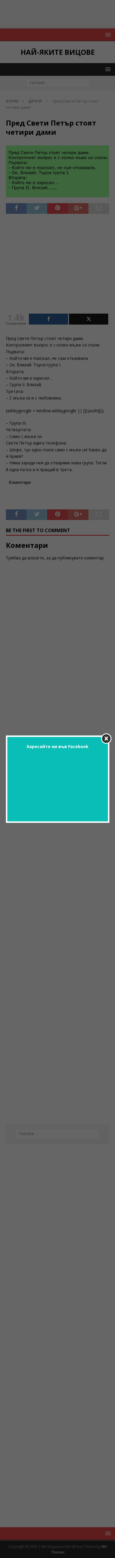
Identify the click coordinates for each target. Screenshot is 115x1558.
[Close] (106, 738)
